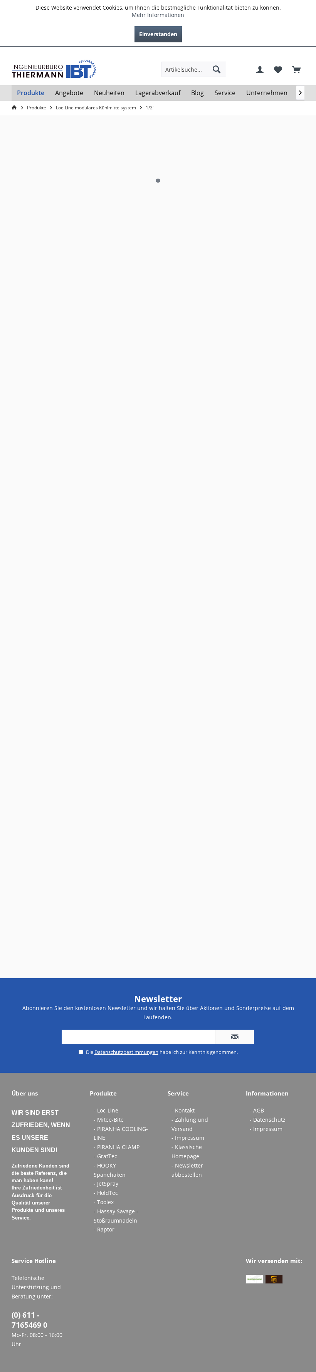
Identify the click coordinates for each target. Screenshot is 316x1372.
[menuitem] (298, 52)
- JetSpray (106, 1183)
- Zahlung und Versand (189, 1124)
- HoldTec (106, 1192)
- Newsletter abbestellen (187, 1170)
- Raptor (104, 1229)
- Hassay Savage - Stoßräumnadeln (116, 1216)
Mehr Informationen (158, 14)
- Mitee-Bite (109, 1119)
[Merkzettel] (278, 69)
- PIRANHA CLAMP (117, 1147)
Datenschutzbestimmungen (126, 1052)
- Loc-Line (106, 1110)
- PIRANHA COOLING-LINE (121, 1133)
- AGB (257, 1110)
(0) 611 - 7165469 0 (29, 1320)
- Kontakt (183, 1110)
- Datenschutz (268, 1119)
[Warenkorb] (296, 69)
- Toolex (104, 1202)
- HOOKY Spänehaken (110, 1170)
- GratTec (105, 1156)
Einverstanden (158, 34)
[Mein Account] (260, 69)
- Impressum (187, 1137)
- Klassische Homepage (186, 1151)
